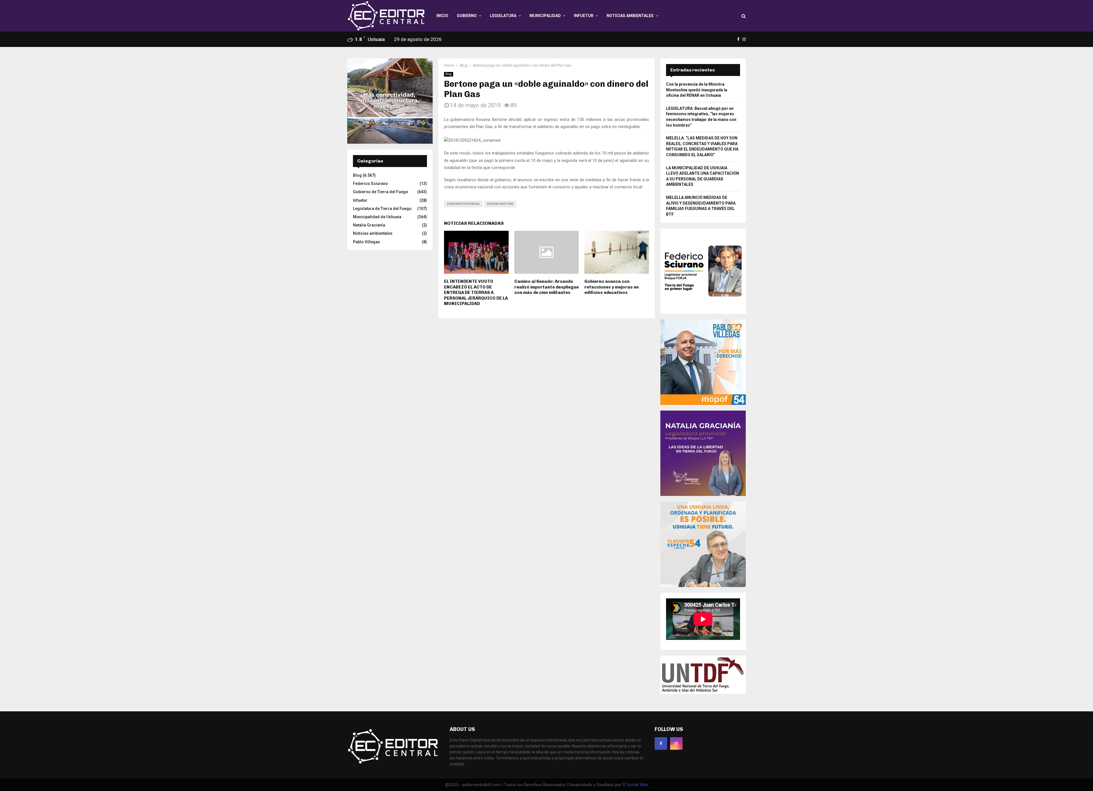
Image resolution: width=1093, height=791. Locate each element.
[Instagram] (676, 743)
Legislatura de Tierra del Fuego (382, 208)
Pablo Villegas (366, 242)
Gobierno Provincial (463, 203)
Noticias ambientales (630, 15)
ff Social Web (635, 784)
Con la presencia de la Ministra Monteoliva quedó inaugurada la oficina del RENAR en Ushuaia (696, 90)
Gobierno (467, 15)
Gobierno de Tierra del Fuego (380, 191)
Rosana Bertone (500, 203)
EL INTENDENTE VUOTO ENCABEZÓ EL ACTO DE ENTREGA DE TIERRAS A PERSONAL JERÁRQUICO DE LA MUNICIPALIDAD (476, 292)
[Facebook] (661, 743)
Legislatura (503, 15)
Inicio (442, 15)
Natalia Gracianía (369, 225)
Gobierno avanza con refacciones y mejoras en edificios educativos (611, 287)
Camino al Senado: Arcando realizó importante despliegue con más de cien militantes (546, 287)
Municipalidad (545, 15)
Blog (448, 74)
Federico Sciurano (370, 183)
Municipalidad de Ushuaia (377, 217)
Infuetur (583, 15)
